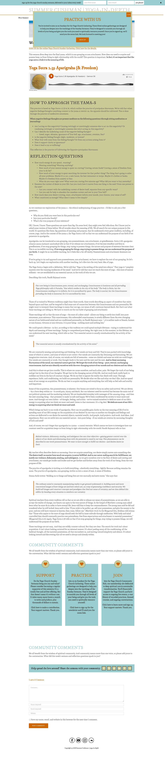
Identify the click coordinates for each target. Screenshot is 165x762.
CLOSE (128, 15)
